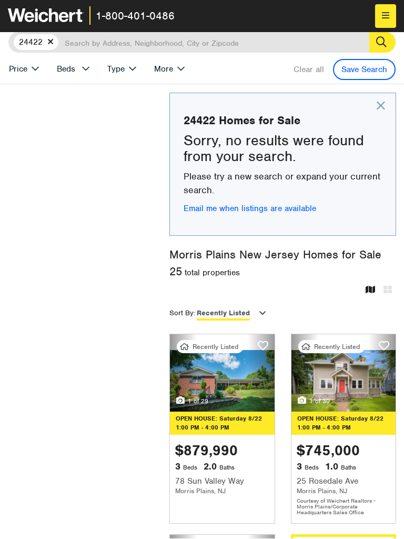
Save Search (364, 69)
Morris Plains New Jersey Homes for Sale (275, 254)
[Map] (370, 290)
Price (18, 69)
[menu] (385, 16)
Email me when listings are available (250, 208)
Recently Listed (223, 312)
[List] (387, 290)
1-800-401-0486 (135, 16)
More (163, 69)
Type (116, 69)
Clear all (309, 69)
